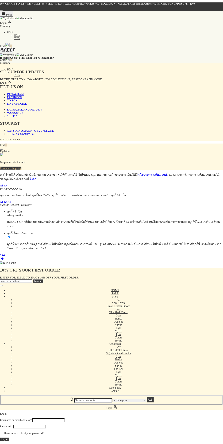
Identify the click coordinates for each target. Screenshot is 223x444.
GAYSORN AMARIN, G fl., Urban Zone (30, 130)
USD (17, 35)
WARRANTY (15, 112)
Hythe (118, 340)
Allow (3, 185)
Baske (118, 318)
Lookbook (115, 387)
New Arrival (118, 302)
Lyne (118, 315)
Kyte (118, 327)
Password (6, 426)
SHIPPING (13, 115)
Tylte (118, 334)
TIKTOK (12, 100)
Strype (118, 324)
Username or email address (16, 420)
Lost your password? (32, 433)
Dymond (118, 321)
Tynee (118, 337)
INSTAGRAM (15, 94)
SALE (115, 293)
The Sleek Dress (118, 312)
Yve (118, 309)
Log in (4, 439)
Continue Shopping (10, 168)
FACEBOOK (14, 97)
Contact (115, 390)
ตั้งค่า (33, 179)
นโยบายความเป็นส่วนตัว (153, 174)
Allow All (5, 201)
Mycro (118, 331)
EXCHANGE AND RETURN (24, 109)
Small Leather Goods (118, 305)
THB (17, 38)
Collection (115, 343)
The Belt (118, 368)
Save (2, 254)
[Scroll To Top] (2, 259)
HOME (115, 290)
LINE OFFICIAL (17, 103)
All (118, 299)
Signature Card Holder (118, 353)
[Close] (1, 10)
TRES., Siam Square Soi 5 (21, 133)
